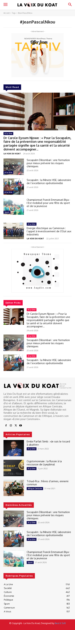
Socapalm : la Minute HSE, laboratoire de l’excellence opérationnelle (49, 181)
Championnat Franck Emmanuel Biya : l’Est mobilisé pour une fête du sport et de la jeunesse (49, 203)
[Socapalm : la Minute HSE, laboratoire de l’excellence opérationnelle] (13, 186)
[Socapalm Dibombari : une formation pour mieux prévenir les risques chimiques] (13, 167)
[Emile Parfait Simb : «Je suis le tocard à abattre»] (13, 448)
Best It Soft (60, 623)
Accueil (6, 13)
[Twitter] (15, 425)
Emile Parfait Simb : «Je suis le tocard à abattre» (48, 443)
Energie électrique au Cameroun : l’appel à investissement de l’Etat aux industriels (49, 231)
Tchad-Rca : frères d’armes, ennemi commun (47, 483)
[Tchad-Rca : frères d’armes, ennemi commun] (13, 488)
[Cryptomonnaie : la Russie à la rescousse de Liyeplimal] (13, 468)
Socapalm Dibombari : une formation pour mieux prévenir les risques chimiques (48, 163)
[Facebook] (5, 425)
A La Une (8, 133)
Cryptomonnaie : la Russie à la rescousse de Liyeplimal (44, 463)
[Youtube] (20, 425)
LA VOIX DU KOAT (12, 153)
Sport (7, 212)
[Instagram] (10, 425)
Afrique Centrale (35, 488)
